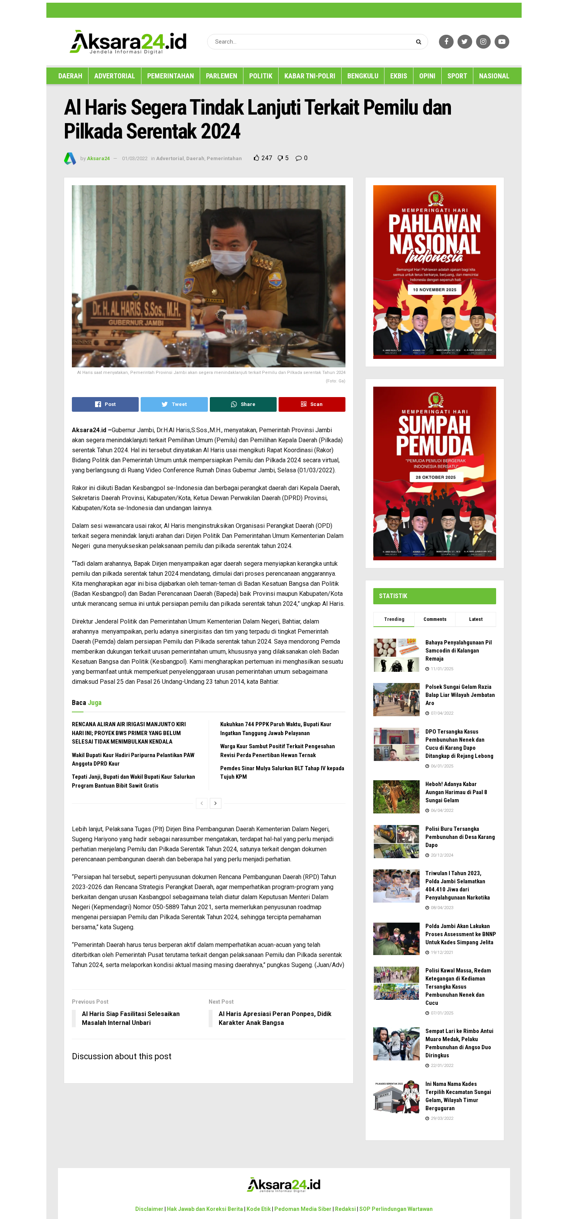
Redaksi (347, 10)
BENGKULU (362, 76)
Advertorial (114, 76)
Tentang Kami (431, 10)
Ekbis (398, 76)
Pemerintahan (170, 76)
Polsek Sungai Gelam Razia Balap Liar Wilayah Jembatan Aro (460, 695)
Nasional (494, 76)
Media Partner (275, 10)
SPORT (457, 76)
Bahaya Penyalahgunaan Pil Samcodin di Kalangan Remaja (458, 650)
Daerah (70, 76)
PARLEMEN (221, 76)
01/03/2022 (135, 158)
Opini (427, 76)
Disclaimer (134, 10)
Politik (260, 76)
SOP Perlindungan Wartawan (386, 10)
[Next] (215, 803)
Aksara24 (98, 158)
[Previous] (201, 803)
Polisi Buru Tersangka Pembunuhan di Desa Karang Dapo (460, 837)
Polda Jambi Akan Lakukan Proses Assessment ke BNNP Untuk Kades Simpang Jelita (460, 934)
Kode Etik (248, 10)
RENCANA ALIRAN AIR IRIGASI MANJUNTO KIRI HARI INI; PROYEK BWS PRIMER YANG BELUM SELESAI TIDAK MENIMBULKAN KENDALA (129, 733)
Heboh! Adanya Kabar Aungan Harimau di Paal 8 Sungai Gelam (456, 792)
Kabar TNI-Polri (309, 76)
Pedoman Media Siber (314, 10)
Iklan (216, 10)
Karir (230, 10)
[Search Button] (420, 41)
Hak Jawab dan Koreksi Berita (178, 10)
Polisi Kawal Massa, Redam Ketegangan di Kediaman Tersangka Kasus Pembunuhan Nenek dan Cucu (458, 986)
